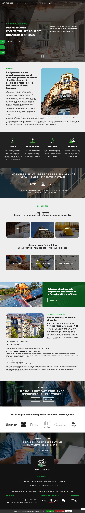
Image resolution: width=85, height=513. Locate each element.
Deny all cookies (60, 511)
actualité (32, 491)
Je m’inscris (32, 500)
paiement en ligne (52, 491)
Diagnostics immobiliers (53, 3)
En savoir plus (12, 41)
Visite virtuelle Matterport (77, 3)
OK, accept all (50, 511)
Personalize (68, 511)
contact (63, 491)
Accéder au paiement (42, 450)
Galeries (70, 491)
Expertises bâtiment (65, 3)
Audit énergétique (42, 3)
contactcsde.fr (46, 485)
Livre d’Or (35, 399)
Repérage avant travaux (29, 3)
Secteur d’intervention (20, 491)
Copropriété (19, 3)
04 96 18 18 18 (32, 486)
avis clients (41, 491)
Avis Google (48, 399)
